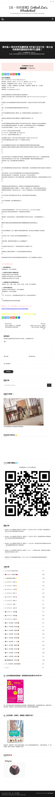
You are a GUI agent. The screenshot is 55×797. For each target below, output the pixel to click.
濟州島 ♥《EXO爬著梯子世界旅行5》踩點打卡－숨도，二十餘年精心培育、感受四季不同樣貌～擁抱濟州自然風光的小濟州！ (28, 551)
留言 (5, 341)
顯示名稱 (6, 356)
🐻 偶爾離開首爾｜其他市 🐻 (27, 65)
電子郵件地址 (32, 356)
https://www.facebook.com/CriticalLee (15, 309)
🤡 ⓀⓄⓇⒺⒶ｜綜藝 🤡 (11, 619)
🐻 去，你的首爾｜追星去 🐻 (12, 656)
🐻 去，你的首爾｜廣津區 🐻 (12, 626)
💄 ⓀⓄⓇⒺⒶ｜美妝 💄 (11, 597)
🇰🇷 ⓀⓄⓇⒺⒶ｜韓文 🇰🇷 (11, 593)
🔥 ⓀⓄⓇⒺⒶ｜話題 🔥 (11, 586)
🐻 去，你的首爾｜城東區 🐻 (12, 630)
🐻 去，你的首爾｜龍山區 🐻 (12, 649)
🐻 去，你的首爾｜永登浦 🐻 (12, 623)
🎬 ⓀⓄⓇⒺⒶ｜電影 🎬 (11, 612)
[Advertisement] (27, 31)
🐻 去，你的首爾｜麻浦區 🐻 (12, 638)
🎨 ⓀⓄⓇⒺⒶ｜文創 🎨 (11, 589)
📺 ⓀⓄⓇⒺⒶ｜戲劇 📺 (11, 615)
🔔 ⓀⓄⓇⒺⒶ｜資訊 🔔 (11, 582)
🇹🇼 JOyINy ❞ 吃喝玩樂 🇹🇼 (11, 574)
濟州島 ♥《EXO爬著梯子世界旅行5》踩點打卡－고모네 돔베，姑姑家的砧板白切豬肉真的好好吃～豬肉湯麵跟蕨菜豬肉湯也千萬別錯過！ (28, 544)
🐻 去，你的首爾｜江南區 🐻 (12, 652)
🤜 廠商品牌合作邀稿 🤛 (11, 578)
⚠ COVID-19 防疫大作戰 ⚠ (12, 571)
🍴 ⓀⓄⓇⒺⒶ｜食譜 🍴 (11, 604)
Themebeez (50, 793)
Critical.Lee (32, 68)
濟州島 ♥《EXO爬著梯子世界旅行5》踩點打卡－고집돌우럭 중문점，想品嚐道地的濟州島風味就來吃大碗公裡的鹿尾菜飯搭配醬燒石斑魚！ (28, 537)
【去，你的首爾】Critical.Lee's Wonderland (27, 9)
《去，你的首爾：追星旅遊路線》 (13, 664)
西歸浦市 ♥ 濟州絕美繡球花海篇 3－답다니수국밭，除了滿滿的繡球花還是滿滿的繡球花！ (26, 557)
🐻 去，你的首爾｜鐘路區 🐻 (12, 645)
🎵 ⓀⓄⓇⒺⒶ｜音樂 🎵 (11, 608)
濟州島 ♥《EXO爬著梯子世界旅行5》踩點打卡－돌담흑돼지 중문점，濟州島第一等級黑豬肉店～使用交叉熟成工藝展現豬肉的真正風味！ (28, 530)
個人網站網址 (7, 363)
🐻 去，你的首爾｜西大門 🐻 (12, 634)
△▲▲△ (7, 667)
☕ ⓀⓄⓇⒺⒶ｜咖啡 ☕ (11, 600)
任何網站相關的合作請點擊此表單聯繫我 (13, 426)
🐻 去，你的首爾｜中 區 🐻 (12, 641)
